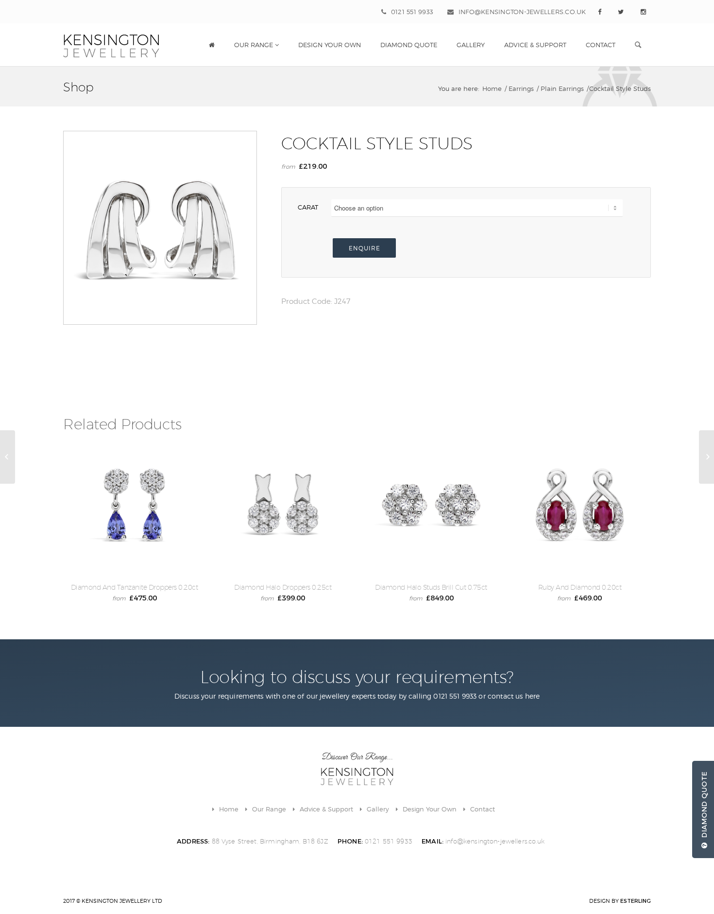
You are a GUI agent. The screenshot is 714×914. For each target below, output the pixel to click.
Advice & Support (326, 809)
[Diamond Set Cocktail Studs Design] (706, 457)
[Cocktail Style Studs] (7, 457)
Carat (308, 207)
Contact (482, 809)
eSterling (635, 900)
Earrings (521, 88)
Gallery (378, 809)
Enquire (364, 248)
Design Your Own (430, 809)
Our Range (269, 809)
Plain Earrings (562, 88)
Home (492, 88)
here (532, 696)
